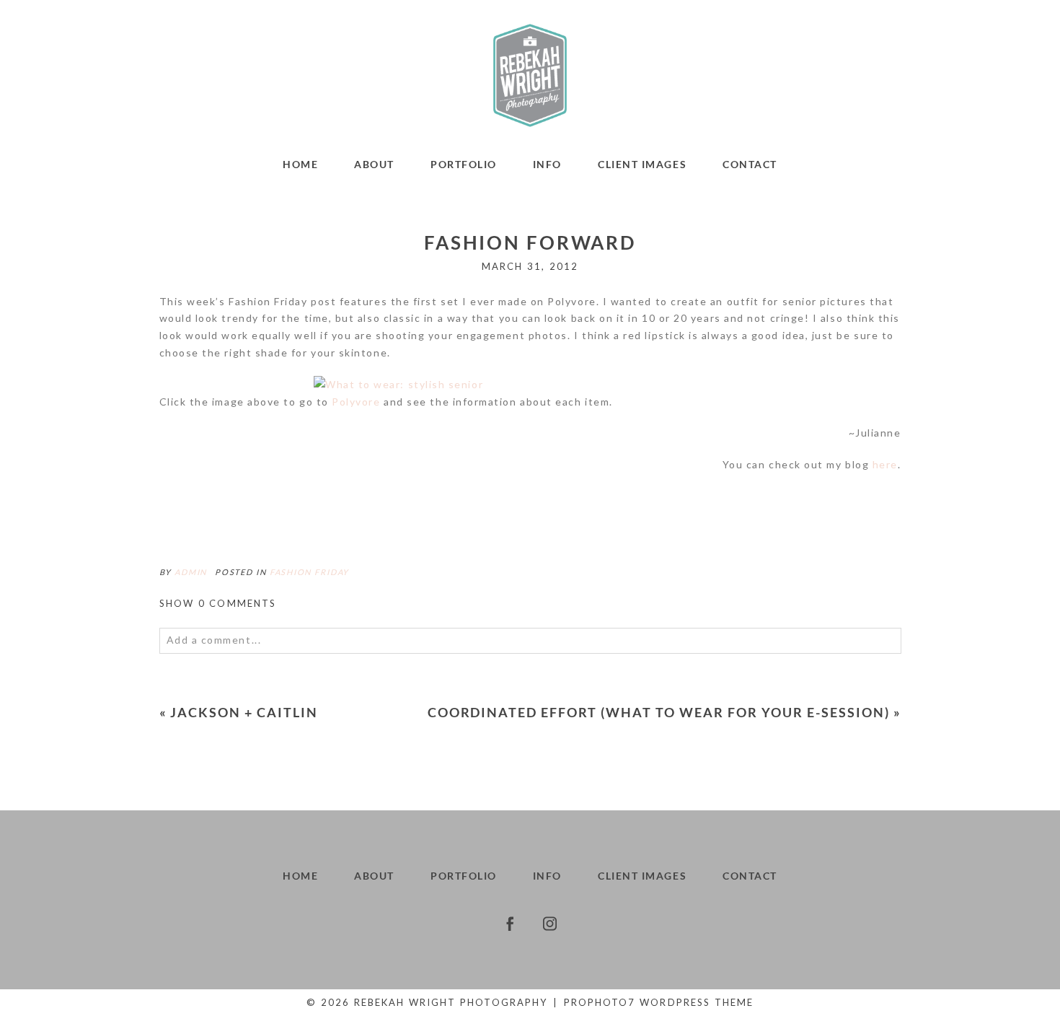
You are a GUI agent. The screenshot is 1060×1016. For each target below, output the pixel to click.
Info (547, 164)
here (885, 464)
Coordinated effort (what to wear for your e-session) (659, 712)
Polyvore (356, 401)
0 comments (218, 603)
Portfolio (463, 164)
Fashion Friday (309, 572)
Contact (750, 164)
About (374, 164)
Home (300, 164)
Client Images (642, 164)
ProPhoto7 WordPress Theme (659, 1002)
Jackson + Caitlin (244, 712)
